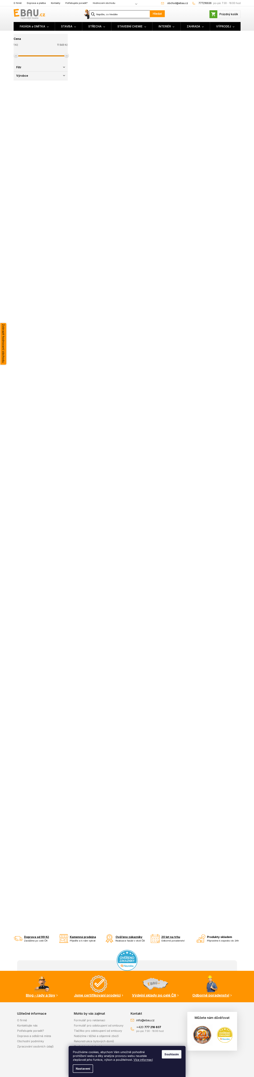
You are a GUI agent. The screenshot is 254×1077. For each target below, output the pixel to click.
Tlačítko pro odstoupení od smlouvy (98, 1030)
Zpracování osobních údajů (35, 1046)
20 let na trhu (170, 937)
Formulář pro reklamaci (89, 1020)
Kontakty (55, 3)
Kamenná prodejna (83, 937)
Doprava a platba (36, 3)
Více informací (143, 1059)
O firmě (18, 3)
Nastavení (83, 1068)
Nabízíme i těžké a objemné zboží (96, 1036)
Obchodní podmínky (30, 1041)
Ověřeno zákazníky (129, 937)
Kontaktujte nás (27, 1025)
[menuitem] (34, 26)
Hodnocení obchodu (104, 3)
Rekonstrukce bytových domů (94, 1041)
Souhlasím (171, 1054)
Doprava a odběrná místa (34, 1036)
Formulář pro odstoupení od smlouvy (98, 1025)
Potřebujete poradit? (76, 3)
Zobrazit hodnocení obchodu (3, 343)
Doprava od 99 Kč (36, 937)
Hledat (157, 13)
